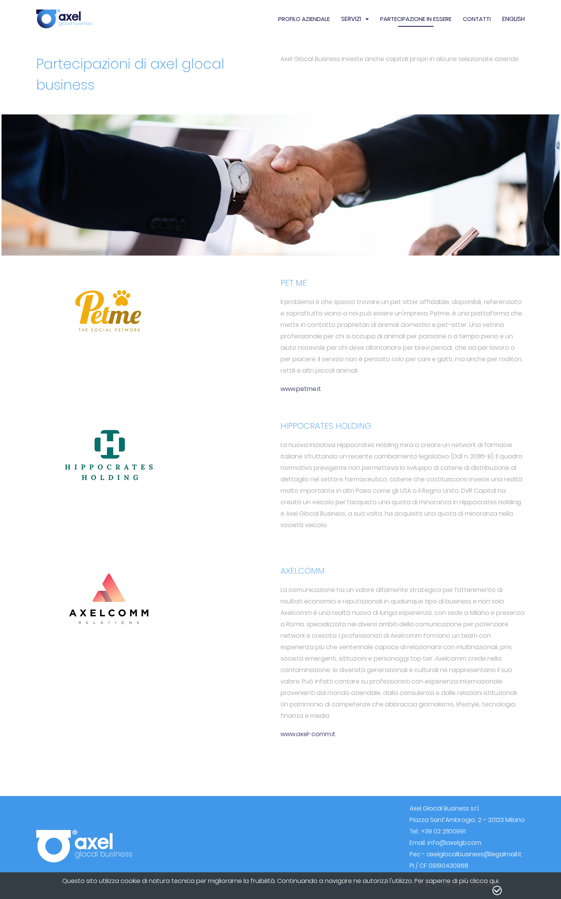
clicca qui (484, 880)
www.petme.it (300, 388)
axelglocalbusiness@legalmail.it (474, 854)
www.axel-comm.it (307, 734)
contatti (477, 19)
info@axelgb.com (454, 842)
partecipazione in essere (415, 19)
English (513, 18)
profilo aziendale (304, 19)
